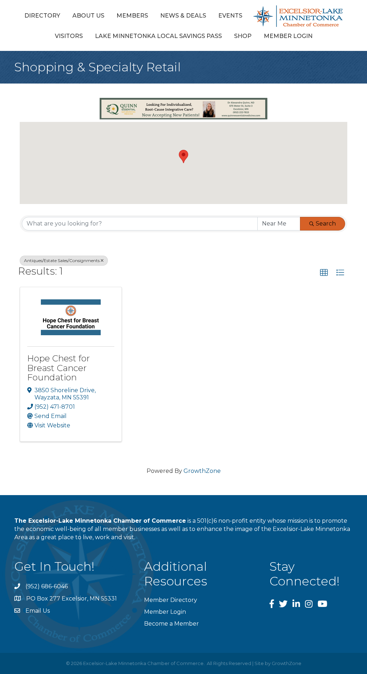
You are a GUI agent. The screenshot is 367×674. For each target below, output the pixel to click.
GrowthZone (202, 470)
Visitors (69, 36)
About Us (88, 15)
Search (326, 223)
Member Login (288, 36)
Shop (243, 36)
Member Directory (170, 600)
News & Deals (183, 15)
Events (230, 15)
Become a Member (171, 623)
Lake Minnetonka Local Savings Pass (158, 36)
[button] (183, 156)
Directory (42, 15)
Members (132, 15)
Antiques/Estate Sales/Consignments (62, 260)
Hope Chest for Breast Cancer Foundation (58, 368)
